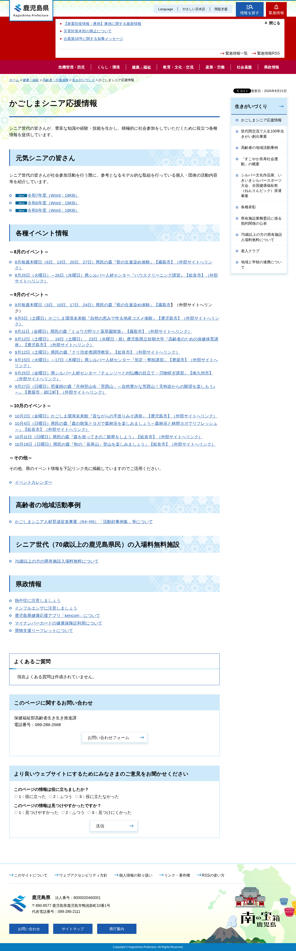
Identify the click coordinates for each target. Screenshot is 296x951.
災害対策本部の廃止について (88, 31)
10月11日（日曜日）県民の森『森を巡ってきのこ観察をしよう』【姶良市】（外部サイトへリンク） (109, 437)
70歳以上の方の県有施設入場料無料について (57, 561)
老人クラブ (250, 251)
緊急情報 (276, 13)
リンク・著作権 (177, 875)
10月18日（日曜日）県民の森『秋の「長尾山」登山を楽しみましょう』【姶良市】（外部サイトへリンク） (115, 444)
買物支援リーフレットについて (44, 630)
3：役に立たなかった (99, 796)
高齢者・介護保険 (55, 80)
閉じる (274, 23)
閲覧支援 (221, 9)
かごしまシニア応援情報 (261, 120)
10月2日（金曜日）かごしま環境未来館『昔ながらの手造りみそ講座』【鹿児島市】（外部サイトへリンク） (116, 416)
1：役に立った (32, 796)
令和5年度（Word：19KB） (53, 210)
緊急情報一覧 (236, 53)
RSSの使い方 (213, 875)
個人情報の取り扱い (135, 875)
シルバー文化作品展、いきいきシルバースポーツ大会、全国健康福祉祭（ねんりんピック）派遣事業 (261, 185)
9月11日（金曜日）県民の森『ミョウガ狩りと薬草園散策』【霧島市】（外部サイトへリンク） (103, 331)
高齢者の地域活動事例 (259, 148)
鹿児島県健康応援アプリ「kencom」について (57, 615)
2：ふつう (62, 796)
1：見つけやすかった (39, 812)
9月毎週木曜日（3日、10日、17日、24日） (55, 305)
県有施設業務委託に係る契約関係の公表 (261, 220)
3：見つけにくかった (112, 812)
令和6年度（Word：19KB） (53, 203)
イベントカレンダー (33, 482)
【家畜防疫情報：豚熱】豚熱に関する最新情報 (102, 24)
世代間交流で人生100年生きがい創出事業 (262, 133)
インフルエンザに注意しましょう (46, 608)
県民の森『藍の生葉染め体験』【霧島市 (133, 305)
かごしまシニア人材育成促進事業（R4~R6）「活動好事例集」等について (84, 521)
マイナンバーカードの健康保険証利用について (58, 623)
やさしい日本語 (193, 9)
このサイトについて (30, 875)
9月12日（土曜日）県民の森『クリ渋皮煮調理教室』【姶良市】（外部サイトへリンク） (97, 352)
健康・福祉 (31, 80)
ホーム (14, 80)
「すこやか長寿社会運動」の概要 (259, 161)
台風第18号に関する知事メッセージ (93, 39)
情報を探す (249, 13)
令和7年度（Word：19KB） (53, 195)
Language (165, 9)
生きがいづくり (83, 80)
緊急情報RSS (268, 53)
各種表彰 (248, 207)
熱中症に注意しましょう (38, 600)
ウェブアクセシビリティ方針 (83, 875)
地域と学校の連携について (261, 264)
